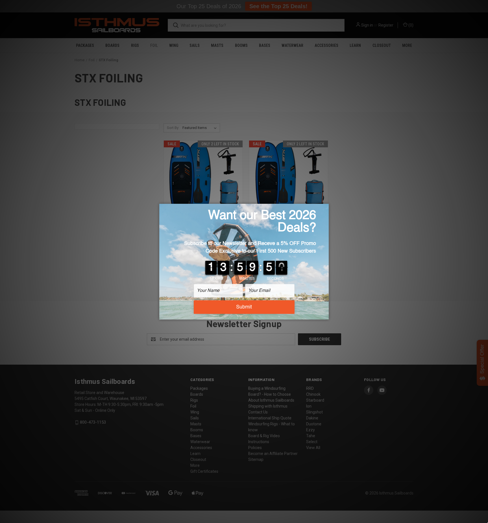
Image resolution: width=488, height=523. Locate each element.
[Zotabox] (325, 314)
